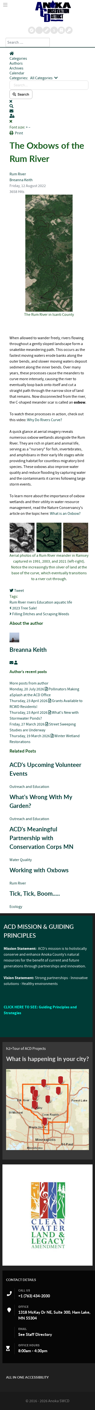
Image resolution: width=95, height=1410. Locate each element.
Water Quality (21, 860)
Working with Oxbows (39, 870)
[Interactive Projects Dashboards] (39, 30)
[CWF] (47, 1215)
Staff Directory (39, 1334)
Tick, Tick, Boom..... (35, 893)
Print (19, 133)
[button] (49, 106)
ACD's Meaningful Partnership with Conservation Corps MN (41, 838)
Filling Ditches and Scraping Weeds (40, 614)
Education (45, 602)
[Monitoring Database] (32, 30)
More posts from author (29, 683)
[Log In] (69, 30)
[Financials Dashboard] (54, 30)
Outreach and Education (29, 786)
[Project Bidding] (46, 30)
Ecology (16, 906)
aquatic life (63, 602)
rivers (31, 602)
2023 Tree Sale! (24, 608)
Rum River (18, 174)
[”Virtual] (47, 1109)
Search (22, 94)
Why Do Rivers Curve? (44, 420)
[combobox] (28, 42)
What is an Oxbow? (65, 513)
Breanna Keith (21, 180)
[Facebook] (61, 30)
